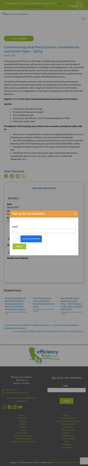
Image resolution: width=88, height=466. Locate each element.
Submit (19, 246)
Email (15, 226)
